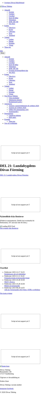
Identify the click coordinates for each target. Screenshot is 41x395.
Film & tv (12, 28)
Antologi (12, 35)
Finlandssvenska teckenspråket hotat (16, 278)
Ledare (11, 39)
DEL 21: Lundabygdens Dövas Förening (14, 175)
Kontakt (7, 119)
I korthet (12, 16)
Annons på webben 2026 (17, 108)
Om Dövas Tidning (11, 96)
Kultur (6, 26)
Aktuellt (7, 10)
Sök (1, 51)
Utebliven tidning (15, 115)
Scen (10, 33)
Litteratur (12, 31)
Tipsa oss (7, 47)
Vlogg (11, 45)
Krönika (11, 43)
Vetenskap (12, 20)
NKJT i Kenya (9, 282)
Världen (11, 14)
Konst (11, 30)
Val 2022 (12, 24)
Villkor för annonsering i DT (19, 110)
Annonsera (8, 104)
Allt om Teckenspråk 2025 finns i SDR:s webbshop (22, 290)
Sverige (11, 12)
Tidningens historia (15, 100)
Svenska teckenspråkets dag (18, 70)
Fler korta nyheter (6, 293)
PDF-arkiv (12, 117)
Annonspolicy (13, 112)
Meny (2, 53)
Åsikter (6, 37)
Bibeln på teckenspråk (12, 286)
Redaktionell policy (15, 102)
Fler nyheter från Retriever (9, 228)
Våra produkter (14, 98)
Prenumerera (8, 113)
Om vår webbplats (10, 123)
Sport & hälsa (13, 18)
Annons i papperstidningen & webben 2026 (24, 106)
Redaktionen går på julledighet (14, 274)
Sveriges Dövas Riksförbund (14, 3)
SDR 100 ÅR (13, 22)
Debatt (11, 41)
